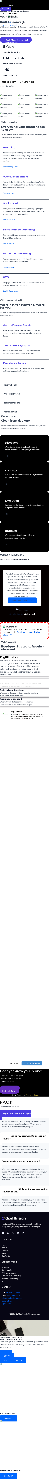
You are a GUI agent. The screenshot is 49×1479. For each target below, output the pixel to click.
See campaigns (9, 267)
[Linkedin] (18, 1233)
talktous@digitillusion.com (12, 1298)
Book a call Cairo (8, 1091)
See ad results (8, 243)
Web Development (9, 1273)
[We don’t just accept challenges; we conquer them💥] (36, 1019)
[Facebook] (3, 1233)
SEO (3, 1281)
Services (5, 1251)
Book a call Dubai (8, 1088)
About (4, 1248)
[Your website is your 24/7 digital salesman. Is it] (13, 1028)
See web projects (10, 193)
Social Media (7, 1270)
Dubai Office (7, 1301)
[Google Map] (8, 1233)
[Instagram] (13, 1233)
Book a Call (5, 8)
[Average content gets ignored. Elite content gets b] (13, 932)
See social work (9, 220)
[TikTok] (23, 1233)
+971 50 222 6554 (13, 1292)
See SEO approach (10, 291)
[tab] (6, 1360)
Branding (5, 1267)
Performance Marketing (11, 1276)
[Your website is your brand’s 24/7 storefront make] (13, 755)
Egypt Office (7, 1304)
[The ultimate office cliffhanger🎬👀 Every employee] (36, 980)
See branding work (10, 167)
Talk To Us (12, 13)
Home (10, 5)
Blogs (4, 1253)
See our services (11, 42)
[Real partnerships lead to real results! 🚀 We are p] (36, 835)
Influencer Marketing (10, 1278)
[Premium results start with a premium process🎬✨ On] (36, 931)
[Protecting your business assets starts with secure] (36, 760)
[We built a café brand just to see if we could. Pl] (13, 978)
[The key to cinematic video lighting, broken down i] (13, 850)
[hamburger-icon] (46, 5)
